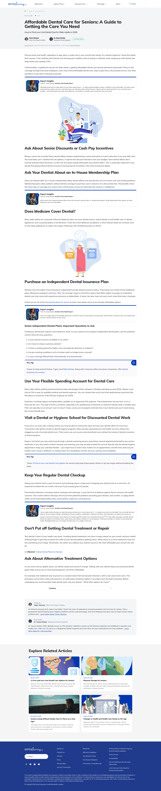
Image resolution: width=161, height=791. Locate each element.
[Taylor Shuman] (30, 604)
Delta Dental (68, 369)
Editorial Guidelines (75, 45)
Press (59, 760)
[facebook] (26, 764)
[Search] (130, 4)
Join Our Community (64, 767)
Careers (59, 756)
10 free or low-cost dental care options (48, 463)
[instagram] (34, 764)
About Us (60, 748)
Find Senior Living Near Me (92, 763)
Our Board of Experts (90, 760)
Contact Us (61, 752)
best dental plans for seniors (57, 302)
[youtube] (38, 764)
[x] (30, 764)
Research (86, 748)
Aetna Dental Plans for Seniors (49, 552)
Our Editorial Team (89, 756)
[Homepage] (25, 11)
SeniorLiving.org (29, 45)
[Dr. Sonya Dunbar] (30, 621)
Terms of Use (113, 754)
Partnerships (61, 763)
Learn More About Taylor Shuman (53, 614)
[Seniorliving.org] (17, 4)
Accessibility (113, 758)
